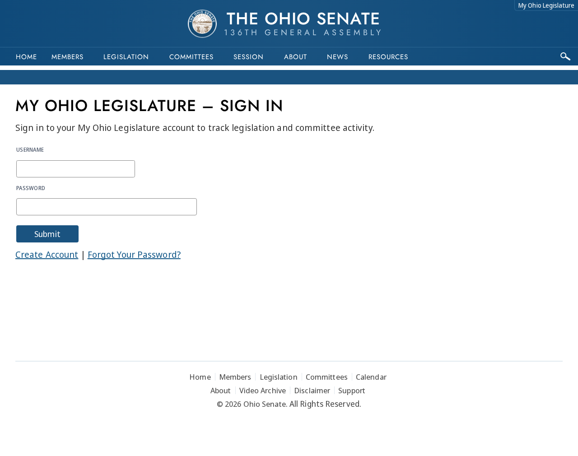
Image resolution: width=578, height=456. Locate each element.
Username (30, 149)
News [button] (337, 57)
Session (248, 57)
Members (67, 57)
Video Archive (262, 390)
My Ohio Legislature (546, 5)
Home (26, 57)
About (295, 57)
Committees (191, 57)
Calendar (371, 377)
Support (351, 390)
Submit (47, 233)
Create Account (46, 254)
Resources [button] (388, 57)
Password (30, 187)
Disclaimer (312, 390)
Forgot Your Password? (134, 254)
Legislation (126, 57)
